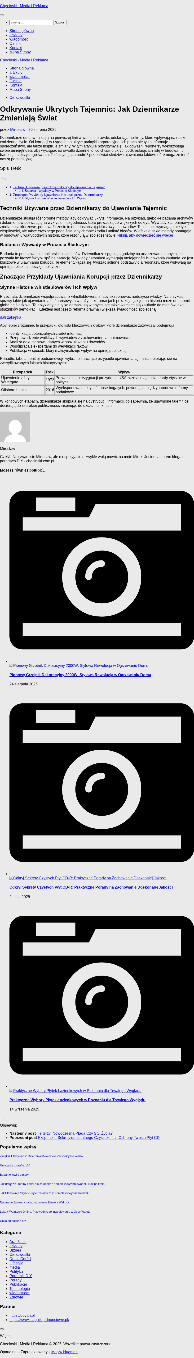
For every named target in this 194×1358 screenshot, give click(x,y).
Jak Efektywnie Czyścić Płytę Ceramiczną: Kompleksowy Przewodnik (44, 1193)
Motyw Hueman (64, 1352)
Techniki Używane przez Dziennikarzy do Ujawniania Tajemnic (59, 187)
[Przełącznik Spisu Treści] (3, 179)
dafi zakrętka (10, 317)
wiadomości (19, 39)
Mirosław (17, 130)
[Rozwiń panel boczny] (2, 1118)
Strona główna (21, 31)
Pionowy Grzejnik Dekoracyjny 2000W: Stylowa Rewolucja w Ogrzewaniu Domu (80, 675)
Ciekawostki (19, 98)
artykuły (15, 35)
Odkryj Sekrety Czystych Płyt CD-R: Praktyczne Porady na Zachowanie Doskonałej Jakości (91, 887)
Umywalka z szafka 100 (15, 1165)
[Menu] (2, 15)
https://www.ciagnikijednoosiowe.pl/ (39, 1320)
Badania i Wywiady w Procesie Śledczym (53, 191)
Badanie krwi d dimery (14, 1174)
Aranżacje (17, 1242)
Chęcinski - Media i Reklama (24, 6)
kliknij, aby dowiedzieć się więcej (145, 235)
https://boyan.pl (22, 1315)
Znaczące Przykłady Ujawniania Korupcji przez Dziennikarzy (58, 195)
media (14, 1267)
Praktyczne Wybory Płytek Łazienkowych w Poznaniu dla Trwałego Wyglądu (77, 1100)
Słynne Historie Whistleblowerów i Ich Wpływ (55, 198)
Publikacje (18, 1284)
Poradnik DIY (20, 1276)
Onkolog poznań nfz (13, 1221)
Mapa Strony (20, 52)
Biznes (15, 1250)
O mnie (15, 43)
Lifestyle (16, 1263)
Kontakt (15, 48)
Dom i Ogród (20, 1259)
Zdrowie (16, 1297)
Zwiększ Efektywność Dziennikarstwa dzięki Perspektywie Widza (41, 1156)
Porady (15, 1280)
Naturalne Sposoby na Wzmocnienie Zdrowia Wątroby (35, 1202)
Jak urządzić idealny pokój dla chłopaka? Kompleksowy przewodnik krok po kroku (52, 1184)
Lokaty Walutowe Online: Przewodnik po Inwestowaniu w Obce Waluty (45, 1211)
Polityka (16, 1272)
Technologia (19, 1289)
